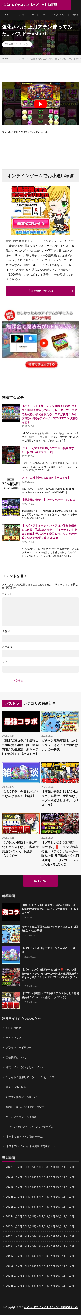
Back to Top (40, 881)
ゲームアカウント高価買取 (21, 1117)
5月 (34, 1167)
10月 (59, 1177)
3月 (25, 1167)
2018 (9, 1236)
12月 (71, 1177)
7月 (44, 1167)
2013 (9, 1286)
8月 (48, 1167)
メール (7, 647)
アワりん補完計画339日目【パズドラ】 (46, 478)
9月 (53, 1177)
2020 (9, 1226)
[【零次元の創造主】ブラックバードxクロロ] (11, 507)
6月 (39, 1167)
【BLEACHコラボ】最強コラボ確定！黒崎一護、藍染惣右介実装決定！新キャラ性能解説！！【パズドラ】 (20, 747)
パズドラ (20, 15)
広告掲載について (16, 1057)
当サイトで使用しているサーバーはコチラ (30, 1077)
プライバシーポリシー (18, 1047)
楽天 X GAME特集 (16, 1087)
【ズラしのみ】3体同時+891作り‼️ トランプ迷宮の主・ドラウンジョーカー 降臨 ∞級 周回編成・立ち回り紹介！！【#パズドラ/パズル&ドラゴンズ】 (60, 853)
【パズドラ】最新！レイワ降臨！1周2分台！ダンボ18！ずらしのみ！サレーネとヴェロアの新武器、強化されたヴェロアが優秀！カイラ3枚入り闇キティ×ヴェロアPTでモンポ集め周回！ (50, 414)
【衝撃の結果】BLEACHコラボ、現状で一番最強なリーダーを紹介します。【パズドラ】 (59, 798)
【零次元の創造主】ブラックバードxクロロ (48, 500)
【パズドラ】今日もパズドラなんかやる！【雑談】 (20, 794)
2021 (9, 1216)
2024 (9, 1187)
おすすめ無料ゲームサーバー (22, 1097)
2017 (9, 1246)
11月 (65, 1177)
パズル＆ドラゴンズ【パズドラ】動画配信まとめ (51, 1307)
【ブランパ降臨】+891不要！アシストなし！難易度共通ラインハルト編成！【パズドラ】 (20, 849)
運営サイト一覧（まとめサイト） (25, 1067)
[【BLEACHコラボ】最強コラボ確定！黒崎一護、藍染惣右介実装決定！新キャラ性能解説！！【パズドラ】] (11, 912)
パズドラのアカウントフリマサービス (31, 1127)
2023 (9, 1197)
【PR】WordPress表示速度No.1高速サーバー (32, 1146)
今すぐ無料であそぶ (40, 291)
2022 (9, 1207)
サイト (6, 662)
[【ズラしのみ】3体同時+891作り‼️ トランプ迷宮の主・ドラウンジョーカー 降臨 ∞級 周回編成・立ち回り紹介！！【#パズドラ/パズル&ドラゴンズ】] (11, 977)
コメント (7, 594)
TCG (42, 15)
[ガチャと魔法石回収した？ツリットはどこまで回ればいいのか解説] (11, 934)
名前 (6, 631)
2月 (20, 1167)
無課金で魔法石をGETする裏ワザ (25, 1107)
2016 (9, 1256)
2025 (9, 1177)
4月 (30, 1167)
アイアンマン (58, 15)
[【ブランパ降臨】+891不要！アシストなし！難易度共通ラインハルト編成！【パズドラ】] (11, 1000)
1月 (15, 1167)
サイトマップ (13, 1038)
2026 (9, 1167)
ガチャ (75, 15)
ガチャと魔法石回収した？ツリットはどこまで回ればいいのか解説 (59, 745)
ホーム (5, 15)
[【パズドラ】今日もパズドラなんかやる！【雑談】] (11, 955)
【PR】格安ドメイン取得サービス (25, 1137)
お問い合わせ (13, 1028)
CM (32, 15)
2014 (9, 1276)
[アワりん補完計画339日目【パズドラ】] (11, 485)
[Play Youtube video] (40, 103)
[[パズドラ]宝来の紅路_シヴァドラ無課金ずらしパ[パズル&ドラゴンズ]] (11, 455)
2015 (9, 1266)
